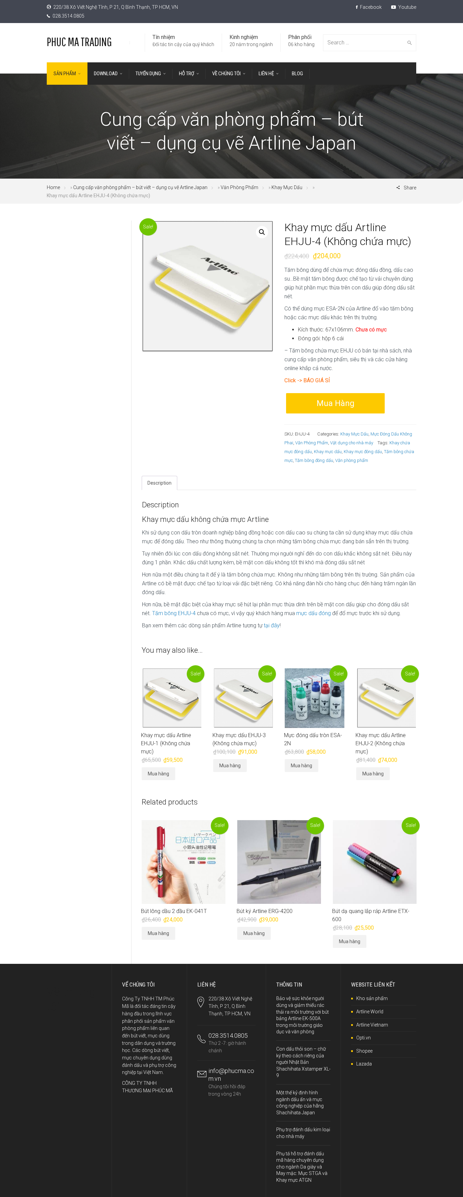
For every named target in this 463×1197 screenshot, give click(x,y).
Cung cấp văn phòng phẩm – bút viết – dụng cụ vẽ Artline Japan (140, 187)
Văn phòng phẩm (351, 460)
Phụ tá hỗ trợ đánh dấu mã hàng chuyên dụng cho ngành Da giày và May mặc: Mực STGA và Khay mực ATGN (301, 1167)
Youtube (406, 7)
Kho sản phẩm (372, 998)
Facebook (370, 7)
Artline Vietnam (372, 1025)
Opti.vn (363, 1037)
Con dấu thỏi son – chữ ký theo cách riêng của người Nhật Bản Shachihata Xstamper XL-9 (303, 1062)
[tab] (159, 483)
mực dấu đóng (313, 613)
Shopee (364, 1051)
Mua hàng (336, 403)
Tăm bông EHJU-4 (174, 613)
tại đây (272, 625)
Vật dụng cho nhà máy (351, 442)
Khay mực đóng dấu (363, 451)
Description (159, 483)
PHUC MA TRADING (79, 41)
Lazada (364, 1064)
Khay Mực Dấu (286, 187)
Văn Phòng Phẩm (239, 187)
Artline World (369, 1011)
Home (53, 187)
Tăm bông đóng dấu (314, 460)
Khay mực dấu (328, 451)
